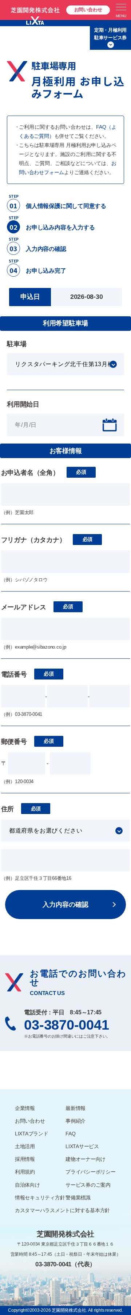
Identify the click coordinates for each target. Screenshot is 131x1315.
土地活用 (25, 1146)
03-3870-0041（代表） (65, 1264)
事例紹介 (76, 1121)
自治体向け (27, 1185)
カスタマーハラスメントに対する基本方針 (62, 1210)
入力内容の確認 (65, 904)
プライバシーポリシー (91, 1172)
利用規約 (25, 1172)
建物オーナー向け (86, 1159)
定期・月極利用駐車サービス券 (110, 33)
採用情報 (25, 1159)
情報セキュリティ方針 (40, 1197)
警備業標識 (78, 1197)
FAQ (70, 1133)
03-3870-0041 (66, 1025)
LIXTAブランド (31, 1133)
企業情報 (25, 1108)
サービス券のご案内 (88, 1185)
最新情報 (76, 1108)
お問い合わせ (88, 9)
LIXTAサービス (82, 1146)
